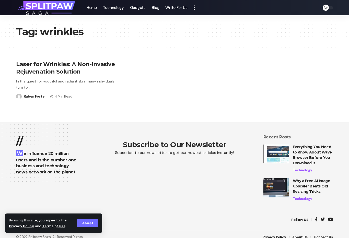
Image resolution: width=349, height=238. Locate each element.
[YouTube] (330, 220)
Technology (302, 170)
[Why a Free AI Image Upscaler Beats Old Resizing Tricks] (276, 187)
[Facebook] (316, 220)
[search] (314, 7)
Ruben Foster (35, 96)
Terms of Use (53, 226)
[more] (194, 7)
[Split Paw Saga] (47, 7)
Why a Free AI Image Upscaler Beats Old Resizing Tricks (311, 186)
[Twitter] (323, 220)
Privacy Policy (21, 226)
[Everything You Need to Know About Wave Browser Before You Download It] (276, 153)
